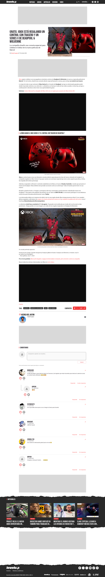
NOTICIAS (32, 2)
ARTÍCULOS (47, 2)
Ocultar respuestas (81, 383)
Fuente (21, 304)
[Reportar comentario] (84, 371)
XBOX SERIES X (52, 308)
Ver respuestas (82, 399)
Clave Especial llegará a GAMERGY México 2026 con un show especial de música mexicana (87, 525)
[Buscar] (79, 2)
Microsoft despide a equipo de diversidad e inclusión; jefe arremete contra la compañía (55, 259)
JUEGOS (39, 2)
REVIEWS (55, 2)
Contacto (8, 570)
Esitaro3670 (30, 404)
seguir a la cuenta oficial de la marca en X (49, 199)
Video (61, 2)
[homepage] (11, 2)
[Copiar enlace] (84, 308)
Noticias (9, 518)
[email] (85, 317)
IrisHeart (30, 421)
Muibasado (30, 370)
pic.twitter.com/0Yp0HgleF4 (26, 254)
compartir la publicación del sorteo (72, 199)
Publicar (81, 362)
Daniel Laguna (14, 53)
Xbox (20, 79)
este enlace (51, 262)
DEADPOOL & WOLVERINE (37, 308)
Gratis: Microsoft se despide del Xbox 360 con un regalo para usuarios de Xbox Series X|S (49, 91)
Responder (73, 383)
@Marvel (49, 252)
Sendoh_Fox (30, 439)
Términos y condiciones (18, 570)
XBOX (45, 308)
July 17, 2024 (31, 256)
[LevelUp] (47, 575)
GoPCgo (34, 386)
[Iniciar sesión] (77, 2)
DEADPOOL (26, 308)
